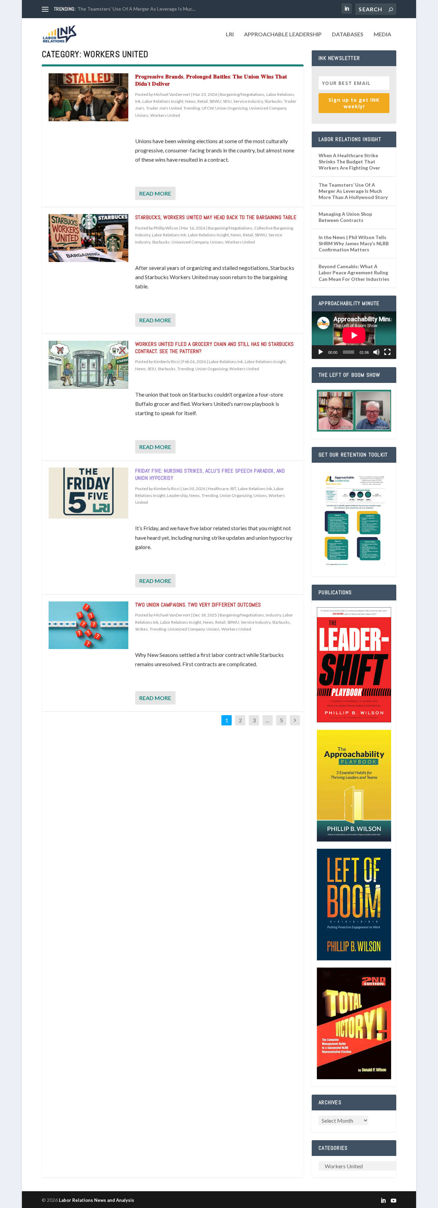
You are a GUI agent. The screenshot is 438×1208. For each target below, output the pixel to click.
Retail (202, 101)
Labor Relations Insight (162, 101)
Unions (142, 115)
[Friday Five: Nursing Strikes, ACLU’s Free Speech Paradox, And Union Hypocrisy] (88, 493)
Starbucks (273, 101)
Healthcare (218, 488)
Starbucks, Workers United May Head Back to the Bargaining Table (216, 217)
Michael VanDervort (172, 94)
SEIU (227, 101)
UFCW (208, 108)
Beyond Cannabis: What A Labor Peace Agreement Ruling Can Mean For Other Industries (354, 272)
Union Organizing (231, 108)
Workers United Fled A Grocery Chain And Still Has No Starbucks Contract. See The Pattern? (214, 347)
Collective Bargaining (273, 228)
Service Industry (248, 101)
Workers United (165, 115)
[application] (354, 335)
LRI (230, 34)
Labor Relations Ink (169, 234)
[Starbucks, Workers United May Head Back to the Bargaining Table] (88, 238)
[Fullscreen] (387, 352)
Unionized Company (267, 108)
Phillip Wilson (166, 228)
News (190, 101)
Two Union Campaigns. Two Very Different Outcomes (198, 604)
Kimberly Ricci (167, 361)
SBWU (215, 101)
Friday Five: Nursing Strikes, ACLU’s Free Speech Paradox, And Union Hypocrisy (210, 474)
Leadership (177, 495)
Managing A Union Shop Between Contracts (345, 217)
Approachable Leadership (283, 34)
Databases (347, 34)
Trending (191, 108)
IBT (233, 488)
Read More (155, 193)
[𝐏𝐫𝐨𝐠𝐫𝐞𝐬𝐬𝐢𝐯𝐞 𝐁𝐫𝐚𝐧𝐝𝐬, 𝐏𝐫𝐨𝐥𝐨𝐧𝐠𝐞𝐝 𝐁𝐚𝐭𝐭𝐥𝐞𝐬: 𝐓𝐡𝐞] (88, 97)
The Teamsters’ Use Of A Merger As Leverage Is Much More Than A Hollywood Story (353, 191)
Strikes (141, 629)
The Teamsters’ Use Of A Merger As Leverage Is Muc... (136, 9)
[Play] (320, 352)
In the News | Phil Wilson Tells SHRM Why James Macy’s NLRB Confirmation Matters (354, 243)
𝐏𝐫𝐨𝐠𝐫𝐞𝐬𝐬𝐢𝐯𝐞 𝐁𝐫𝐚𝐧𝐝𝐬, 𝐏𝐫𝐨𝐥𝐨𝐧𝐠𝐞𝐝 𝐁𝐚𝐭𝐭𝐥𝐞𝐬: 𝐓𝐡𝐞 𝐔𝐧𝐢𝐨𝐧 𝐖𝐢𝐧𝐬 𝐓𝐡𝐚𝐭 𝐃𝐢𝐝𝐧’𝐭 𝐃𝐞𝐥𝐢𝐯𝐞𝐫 (211, 80)
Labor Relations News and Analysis (96, 1200)
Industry (142, 234)
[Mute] (376, 352)
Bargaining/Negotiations (242, 94)
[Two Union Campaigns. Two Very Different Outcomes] (88, 625)
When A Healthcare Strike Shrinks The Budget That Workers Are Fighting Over (349, 161)
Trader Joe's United (164, 108)
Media (382, 34)
